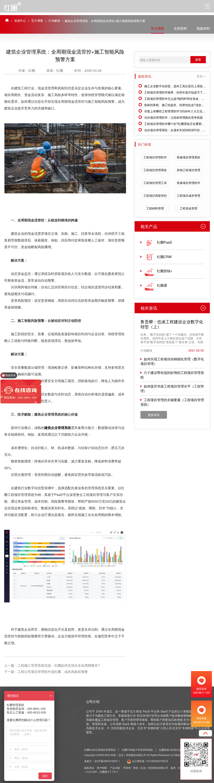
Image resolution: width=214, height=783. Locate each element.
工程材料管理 (155, 208)
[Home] (7, 20)
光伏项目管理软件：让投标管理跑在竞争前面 (173, 117)
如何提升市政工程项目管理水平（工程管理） (172, 388)
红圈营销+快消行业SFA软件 (174, 749)
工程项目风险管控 (155, 195)
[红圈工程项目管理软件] (16, 6)
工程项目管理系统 (155, 170)
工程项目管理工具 (155, 183)
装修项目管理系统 (188, 157)
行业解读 (54, 20)
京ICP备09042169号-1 (107, 761)
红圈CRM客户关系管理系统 (137, 749)
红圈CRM (164, 256)
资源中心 (20, 20)
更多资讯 (153, 415)
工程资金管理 (188, 208)
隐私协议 (89, 767)
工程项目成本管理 (188, 195)
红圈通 (162, 285)
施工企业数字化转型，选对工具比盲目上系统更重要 (177, 86)
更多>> (201, 76)
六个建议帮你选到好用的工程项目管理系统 (172, 375)
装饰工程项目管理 (188, 170)
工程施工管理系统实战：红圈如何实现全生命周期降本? (59, 665)
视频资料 (203, 28)
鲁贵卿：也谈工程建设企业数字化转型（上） (171, 324)
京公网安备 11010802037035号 (150, 761)
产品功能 (115, 767)
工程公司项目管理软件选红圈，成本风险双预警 (53, 671)
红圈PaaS (164, 242)
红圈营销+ (164, 270)
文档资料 (180, 28)
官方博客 (37, 20)
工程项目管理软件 (155, 157)
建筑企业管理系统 (57, 427)
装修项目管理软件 (188, 183)
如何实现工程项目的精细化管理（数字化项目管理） (172, 361)
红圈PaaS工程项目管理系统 (100, 749)
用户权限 (102, 767)
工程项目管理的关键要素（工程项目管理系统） (172, 402)
